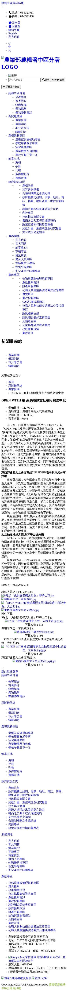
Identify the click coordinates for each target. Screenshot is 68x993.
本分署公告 (22, 127)
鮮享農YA (21, 247)
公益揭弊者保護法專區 (36, 325)
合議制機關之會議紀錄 (36, 193)
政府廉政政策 (30, 329)
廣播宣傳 (21, 178)
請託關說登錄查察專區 (36, 317)
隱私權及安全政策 (49, 957)
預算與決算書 (30, 189)
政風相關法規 (30, 313)
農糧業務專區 (16, 135)
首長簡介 (21, 100)
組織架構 (21, 104)
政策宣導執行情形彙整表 (37, 224)
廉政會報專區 (30, 298)
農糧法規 (27, 185)
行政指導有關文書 (33, 216)
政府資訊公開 (16, 181)
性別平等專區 (23, 267)
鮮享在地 (14, 158)
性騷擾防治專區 (25, 263)
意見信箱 (14, 36)
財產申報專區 (30, 286)
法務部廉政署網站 (33, 301)
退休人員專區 (23, 259)
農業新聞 (21, 120)
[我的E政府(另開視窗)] (40, 978)
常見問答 (21, 243)
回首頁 (16, 26)
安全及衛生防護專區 (27, 270)
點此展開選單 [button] (9, 671)
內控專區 (27, 212)
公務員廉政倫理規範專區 (37, 278)
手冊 (18, 166)
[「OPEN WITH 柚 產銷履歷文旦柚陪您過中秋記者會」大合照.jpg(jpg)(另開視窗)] (34, 650)
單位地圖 (30, 957)
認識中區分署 (16, 93)
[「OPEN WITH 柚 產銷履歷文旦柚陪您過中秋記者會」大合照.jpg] (34, 606)
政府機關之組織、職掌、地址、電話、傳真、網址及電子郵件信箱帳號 (43, 201)
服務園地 (14, 236)
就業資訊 (21, 255)
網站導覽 (14, 29)
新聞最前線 (15, 116)
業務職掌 (21, 108)
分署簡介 (21, 97)
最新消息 (21, 123)
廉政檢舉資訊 (30, 282)
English (12, 33)
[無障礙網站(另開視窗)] (16, 978)
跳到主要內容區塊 (12, 3)
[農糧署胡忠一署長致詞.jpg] (18, 599)
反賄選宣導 (29, 321)
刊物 (18, 170)
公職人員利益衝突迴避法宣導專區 (43, 290)
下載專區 (21, 251)
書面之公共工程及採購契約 (39, 220)
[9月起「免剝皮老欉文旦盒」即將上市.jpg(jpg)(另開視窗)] (34, 620)
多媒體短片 (22, 174)
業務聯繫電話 (23, 112)
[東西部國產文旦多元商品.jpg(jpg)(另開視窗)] (34, 661)
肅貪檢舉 (27, 294)
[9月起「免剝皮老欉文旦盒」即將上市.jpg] (27, 595)
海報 (18, 162)
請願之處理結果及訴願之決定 (40, 208)
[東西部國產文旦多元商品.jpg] (20, 610)
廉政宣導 (27, 332)
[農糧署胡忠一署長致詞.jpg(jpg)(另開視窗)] (34, 631)
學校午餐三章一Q (26, 154)
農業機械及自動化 (26, 151)
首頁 (11, 381)
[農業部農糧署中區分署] (34, 67)
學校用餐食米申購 (26, 143)
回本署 (16, 22)
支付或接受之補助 (33, 232)
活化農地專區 (23, 147)
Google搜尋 (58, 79)
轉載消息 (21, 131)
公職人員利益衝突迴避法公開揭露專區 (43, 307)
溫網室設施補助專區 (27, 139)
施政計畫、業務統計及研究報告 (41, 228)
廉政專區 (14, 274)
